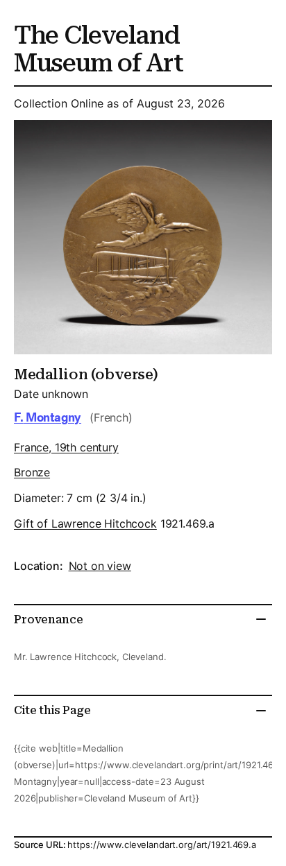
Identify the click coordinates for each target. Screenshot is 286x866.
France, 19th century (66, 447)
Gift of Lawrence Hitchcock (85, 523)
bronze (32, 472)
